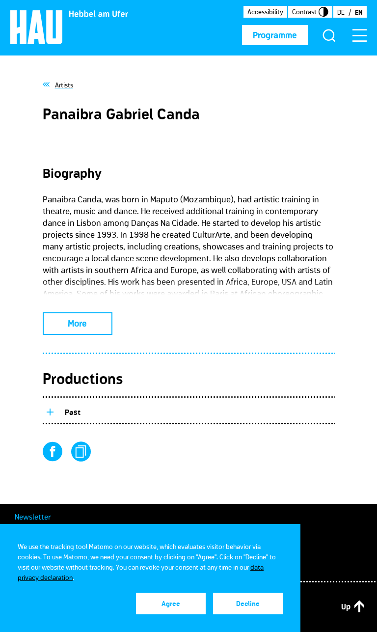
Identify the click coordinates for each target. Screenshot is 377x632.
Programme (275, 35)
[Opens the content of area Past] (49, 410)
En (359, 12)
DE (341, 12)
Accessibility (265, 12)
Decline (248, 603)
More (77, 324)
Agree (171, 603)
